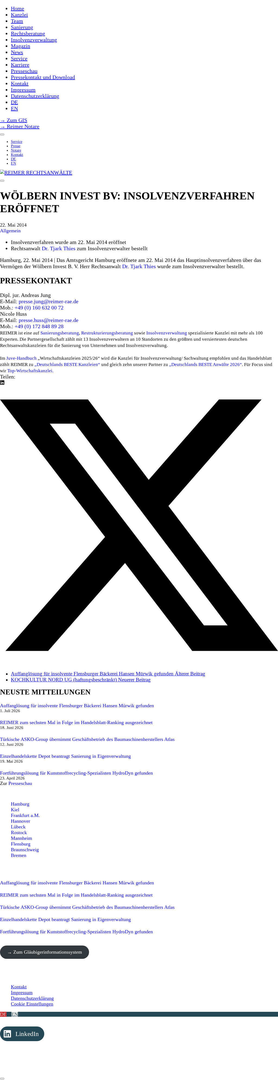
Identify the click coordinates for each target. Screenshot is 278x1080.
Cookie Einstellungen (32, 1004)
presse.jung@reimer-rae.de (48, 301)
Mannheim (21, 838)
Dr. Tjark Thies (58, 248)
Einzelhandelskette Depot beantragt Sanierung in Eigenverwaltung (65, 756)
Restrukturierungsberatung (107, 333)
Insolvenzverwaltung (166, 333)
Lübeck (18, 826)
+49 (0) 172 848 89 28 (39, 326)
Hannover (20, 821)
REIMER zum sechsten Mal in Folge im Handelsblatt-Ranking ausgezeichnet (76, 722)
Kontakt (19, 987)
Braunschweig (25, 849)
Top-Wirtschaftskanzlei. (30, 370)
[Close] (2, 134)
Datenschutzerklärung (32, 998)
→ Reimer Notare (19, 126)
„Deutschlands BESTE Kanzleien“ (66, 364)
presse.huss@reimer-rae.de (48, 320)
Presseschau (20, 783)
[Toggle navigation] (2, 180)
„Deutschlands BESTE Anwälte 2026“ (205, 364)
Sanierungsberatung (59, 333)
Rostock (19, 832)
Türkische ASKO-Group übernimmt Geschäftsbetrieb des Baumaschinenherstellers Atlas (87, 739)
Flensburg (20, 844)
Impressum (22, 992)
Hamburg (20, 804)
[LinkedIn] (2, 383)
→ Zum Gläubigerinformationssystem (44, 952)
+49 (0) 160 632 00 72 (39, 308)
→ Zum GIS (13, 120)
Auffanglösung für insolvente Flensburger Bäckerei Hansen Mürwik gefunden (77, 705)
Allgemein (10, 230)
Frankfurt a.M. (25, 815)
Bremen (18, 855)
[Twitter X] (139, 662)
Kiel (15, 809)
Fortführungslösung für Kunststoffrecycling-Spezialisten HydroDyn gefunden (76, 773)
